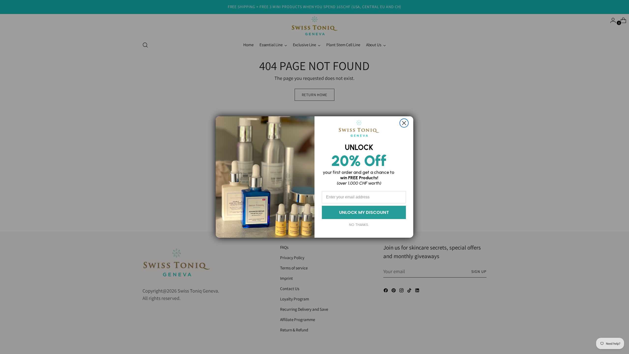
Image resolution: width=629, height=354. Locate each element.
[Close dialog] (404, 123)
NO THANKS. (359, 224)
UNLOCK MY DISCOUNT (364, 212)
